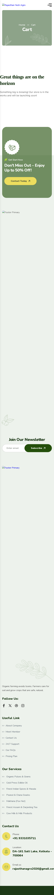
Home (22, 24)
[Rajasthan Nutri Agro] (13, 5)
